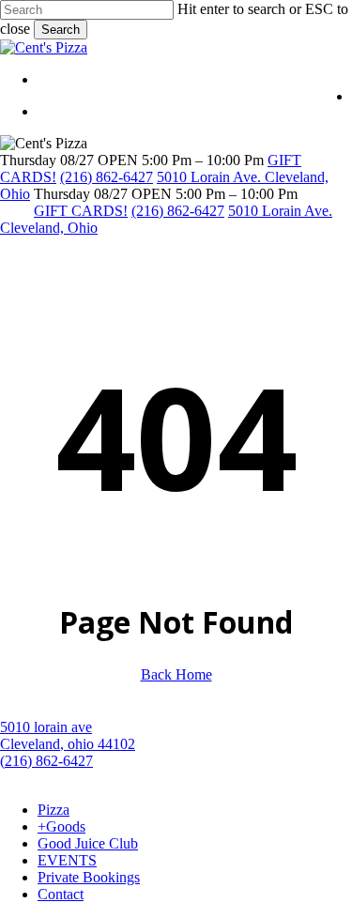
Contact (61, 894)
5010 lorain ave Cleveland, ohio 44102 (67, 735)
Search (60, 30)
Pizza (53, 810)
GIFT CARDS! (81, 211)
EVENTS (67, 860)
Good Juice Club (88, 843)
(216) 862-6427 (106, 177)
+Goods (61, 826)
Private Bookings (89, 877)
